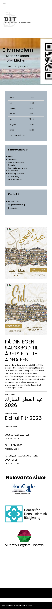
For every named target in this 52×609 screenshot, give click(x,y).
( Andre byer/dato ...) (18, 135)
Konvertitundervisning (17, 168)
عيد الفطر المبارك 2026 (24, 402)
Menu (4, 4)
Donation (12, 165)
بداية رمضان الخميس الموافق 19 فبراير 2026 (21, 457)
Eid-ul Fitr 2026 (23, 418)
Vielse (10, 156)
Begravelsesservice (16, 162)
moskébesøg (13, 176)
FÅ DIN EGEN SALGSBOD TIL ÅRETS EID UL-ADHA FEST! (21, 351)
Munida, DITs (14, 201)
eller (18, 60)
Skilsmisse (12, 159)
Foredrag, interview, (16, 173)
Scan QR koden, (18, 56)
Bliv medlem (17, 50)
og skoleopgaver (15, 179)
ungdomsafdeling (16, 204)
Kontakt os (13, 208)
